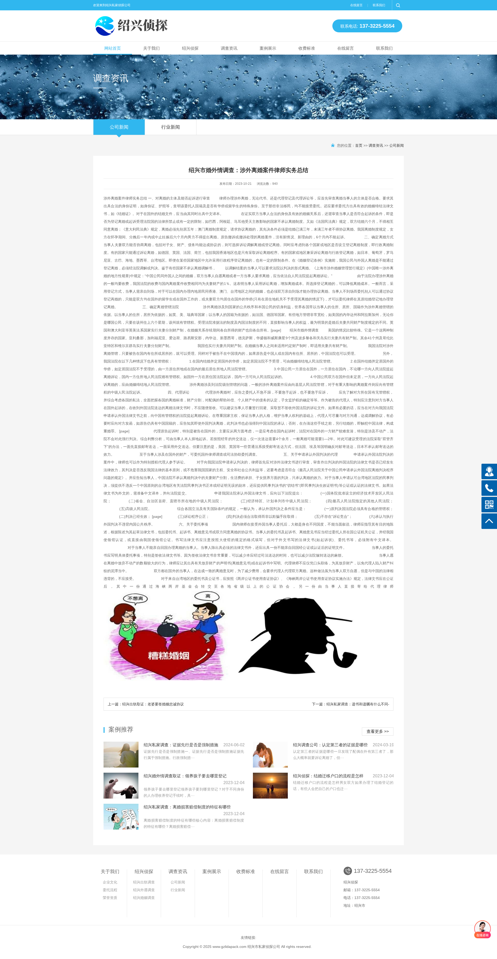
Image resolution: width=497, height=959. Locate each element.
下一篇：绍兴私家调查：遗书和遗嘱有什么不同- (350, 704)
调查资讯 (229, 48)
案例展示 (268, 48)
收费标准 (306, 48)
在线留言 (356, 5)
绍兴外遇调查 (144, 890)
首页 (358, 145)
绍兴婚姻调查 (144, 898)
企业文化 (110, 882)
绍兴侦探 (190, 48)
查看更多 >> (378, 731)
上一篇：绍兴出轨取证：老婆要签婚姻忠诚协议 (146, 704)
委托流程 (110, 890)
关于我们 (151, 48)
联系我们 (379, 5)
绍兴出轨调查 (144, 882)
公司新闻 (119, 127)
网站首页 (112, 48)
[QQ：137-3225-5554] (489, 471)
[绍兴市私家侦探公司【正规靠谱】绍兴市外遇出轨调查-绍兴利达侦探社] (132, 24)
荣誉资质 (110, 898)
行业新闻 (170, 127)
